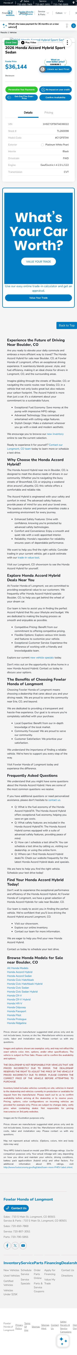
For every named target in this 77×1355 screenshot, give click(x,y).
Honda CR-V (14, 995)
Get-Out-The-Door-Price (24, 97)
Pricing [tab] (48, 112)
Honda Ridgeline (16, 1023)
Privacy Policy (19, 1327)
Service (27, 1262)
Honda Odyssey (16, 1007)
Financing (52, 1262)
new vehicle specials (42, 657)
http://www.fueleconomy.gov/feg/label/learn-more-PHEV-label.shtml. (38, 1167)
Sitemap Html (45, 1327)
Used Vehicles (12, 1275)
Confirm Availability (55, 97)
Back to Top (67, 325)
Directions (67, 1275)
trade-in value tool (28, 557)
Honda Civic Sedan (18, 988)
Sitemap (36, 1326)
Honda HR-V (14, 1003)
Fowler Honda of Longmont (9, 1327)
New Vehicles (11, 1270)
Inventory (12, 1262)
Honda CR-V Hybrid (18, 999)
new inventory (55, 434)
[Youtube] (23, 1245)
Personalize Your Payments (21, 89)
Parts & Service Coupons (39, 1287)
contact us (54, 800)
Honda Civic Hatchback (20, 980)
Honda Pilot (14, 1015)
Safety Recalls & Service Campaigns (65, 1326)
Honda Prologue (16, 1019)
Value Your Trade (38, 297)
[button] (29, 42)
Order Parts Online (37, 1274)
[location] (73, 2)
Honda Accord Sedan (19, 976)
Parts (38, 1262)
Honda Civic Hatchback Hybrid (24, 984)
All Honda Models (17, 968)
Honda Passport (16, 1011)
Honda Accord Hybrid (19, 972)
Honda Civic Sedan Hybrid (22, 991)
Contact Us (18, 1208)
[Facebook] (7, 1245)
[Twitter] (15, 1245)
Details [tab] (28, 112)
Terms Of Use (27, 1327)
